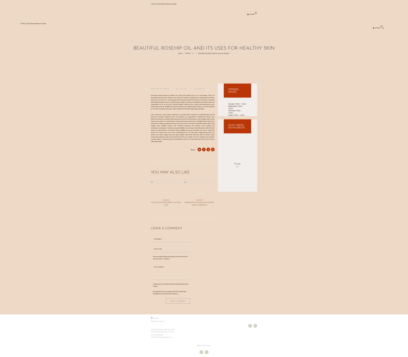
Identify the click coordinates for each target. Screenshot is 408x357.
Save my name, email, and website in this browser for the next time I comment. (170, 258)
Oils (161, 89)
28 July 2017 (199, 200)
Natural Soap (155, 89)
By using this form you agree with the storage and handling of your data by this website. (169, 292)
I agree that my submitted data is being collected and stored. (170, 285)
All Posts (188, 53)
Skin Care (166, 89)
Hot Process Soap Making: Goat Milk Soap (166, 204)
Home (180, 53)
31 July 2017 (166, 200)
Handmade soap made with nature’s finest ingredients (199, 204)
